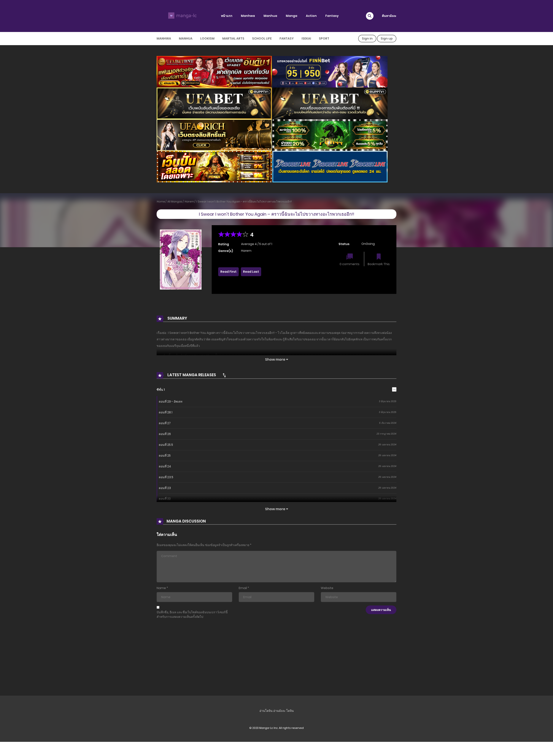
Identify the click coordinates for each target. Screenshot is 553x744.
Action (311, 16)
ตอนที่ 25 (165, 455)
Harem (189, 201)
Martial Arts (233, 38)
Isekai (306, 38)
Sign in (367, 38)
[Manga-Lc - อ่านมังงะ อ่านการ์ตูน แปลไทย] (182, 16)
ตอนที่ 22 (165, 499)
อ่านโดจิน (266, 711)
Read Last (251, 271)
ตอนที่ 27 (165, 423)
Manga (291, 16)
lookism (207, 38)
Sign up (387, 38)
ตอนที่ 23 (165, 488)
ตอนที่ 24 (165, 466)
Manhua (270, 16)
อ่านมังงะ (279, 711)
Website (327, 588)
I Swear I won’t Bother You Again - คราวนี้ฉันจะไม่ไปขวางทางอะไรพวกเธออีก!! (244, 201)
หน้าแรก (226, 16)
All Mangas (174, 201)
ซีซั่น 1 (161, 389)
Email (243, 588)
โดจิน (290, 711)
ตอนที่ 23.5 (166, 477)
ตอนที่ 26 (165, 434)
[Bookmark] (379, 257)
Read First (228, 271)
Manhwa (248, 16)
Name (161, 588)
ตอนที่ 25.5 (166, 445)
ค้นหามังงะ (389, 16)
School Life (262, 38)
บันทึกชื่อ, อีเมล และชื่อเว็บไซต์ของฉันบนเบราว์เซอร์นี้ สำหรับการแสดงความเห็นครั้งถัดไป (192, 614)
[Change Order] (224, 375)
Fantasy (332, 16)
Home (161, 201)
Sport (324, 38)
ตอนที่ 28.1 (165, 412)
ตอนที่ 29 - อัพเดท (170, 401)
